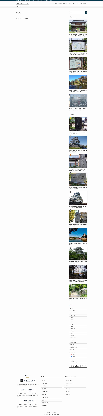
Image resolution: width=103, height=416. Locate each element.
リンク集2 (68, 391)
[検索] (86, 0)
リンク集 (68, 388)
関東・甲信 (73, 315)
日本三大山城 (73, 342)
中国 (72, 324)
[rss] (85, 0)
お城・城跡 (72, 310)
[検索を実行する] (86, 12)
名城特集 (72, 331)
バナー (67, 386)
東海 (72, 319)
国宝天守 (72, 333)
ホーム (71, 308)
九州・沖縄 (73, 328)
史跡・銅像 (72, 344)
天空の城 (44, 394)
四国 (72, 326)
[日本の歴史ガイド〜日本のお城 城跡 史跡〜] (22, 3)
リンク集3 (68, 394)
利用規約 (48, 412)
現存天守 (72, 335)
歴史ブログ (72, 349)
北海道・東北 (73, 313)
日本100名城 (73, 337)
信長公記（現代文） (74, 347)
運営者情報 (54, 412)
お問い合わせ (69, 380)
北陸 (72, 317)
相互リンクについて (70, 383)
